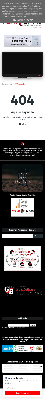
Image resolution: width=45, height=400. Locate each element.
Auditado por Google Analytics (23, 195)
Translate (21, 84)
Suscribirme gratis (22, 393)
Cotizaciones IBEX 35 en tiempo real (22, 362)
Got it (30, 20)
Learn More (19, 20)
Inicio (23, 124)
